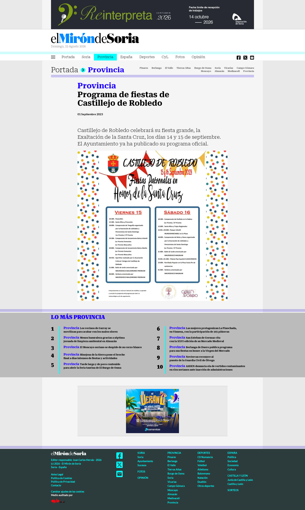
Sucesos (141, 465)
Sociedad (233, 461)
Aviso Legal (57, 474)
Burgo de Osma (202, 68)
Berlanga (157, 68)
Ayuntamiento (145, 461)
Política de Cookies (61, 478)
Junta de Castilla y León (240, 479)
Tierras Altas (184, 68)
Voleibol (202, 465)
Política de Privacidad (63, 481)
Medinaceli (234, 71)
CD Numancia (205, 457)
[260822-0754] (152, 14)
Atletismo (203, 469)
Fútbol (201, 461)
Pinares (144, 68)
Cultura (232, 469)
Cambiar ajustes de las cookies (67, 491)
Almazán (219, 71)
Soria (86, 57)
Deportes (147, 57)
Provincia (105, 57)
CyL (165, 57)
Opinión (198, 57)
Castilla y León (238, 475)
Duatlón (202, 481)
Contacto (56, 485)
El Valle (169, 68)
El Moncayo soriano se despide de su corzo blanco (103, 347)
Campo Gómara (245, 68)
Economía (233, 465)
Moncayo (206, 71)
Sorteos (233, 490)
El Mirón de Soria (95, 39)
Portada (68, 57)
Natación (203, 477)
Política (232, 457)
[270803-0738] (152, 411)
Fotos (180, 57)
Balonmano (204, 473)
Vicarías (228, 68)
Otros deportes (206, 485)
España (126, 57)
